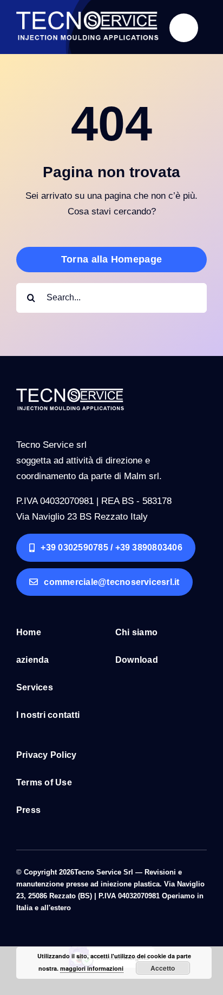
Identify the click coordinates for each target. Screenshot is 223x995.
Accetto (162, 968)
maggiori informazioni (91, 968)
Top (210, 980)
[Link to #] (183, 28)
